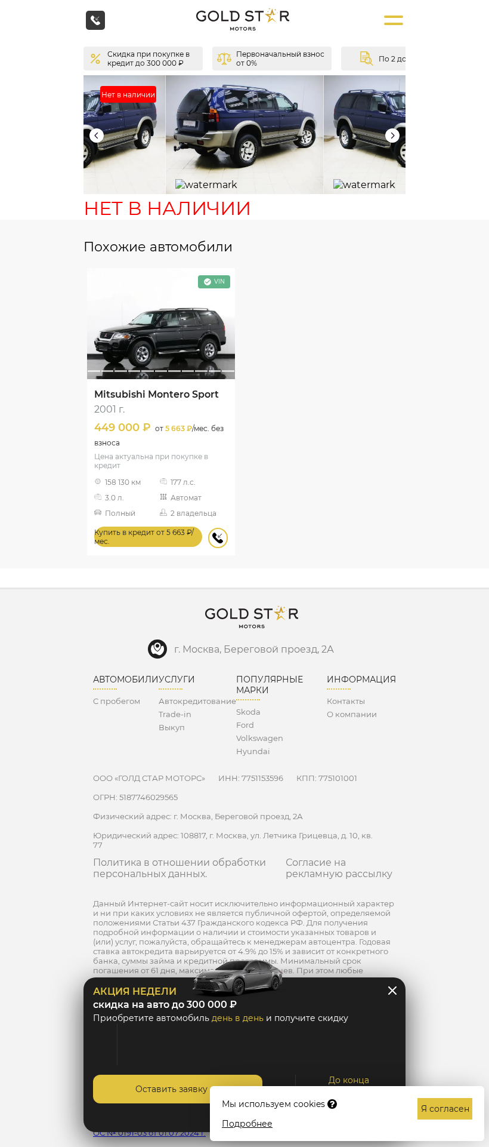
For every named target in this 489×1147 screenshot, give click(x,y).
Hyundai (253, 751)
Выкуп (172, 727)
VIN (219, 281)
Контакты (346, 701)
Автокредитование (197, 701)
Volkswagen (259, 738)
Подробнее (247, 1123)
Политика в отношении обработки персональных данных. (179, 868)
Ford (245, 725)
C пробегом (116, 701)
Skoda (248, 712)
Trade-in (175, 714)
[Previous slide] (96, 135)
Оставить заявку (171, 1089)
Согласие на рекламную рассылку (339, 868)
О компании (352, 714)
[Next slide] (392, 135)
